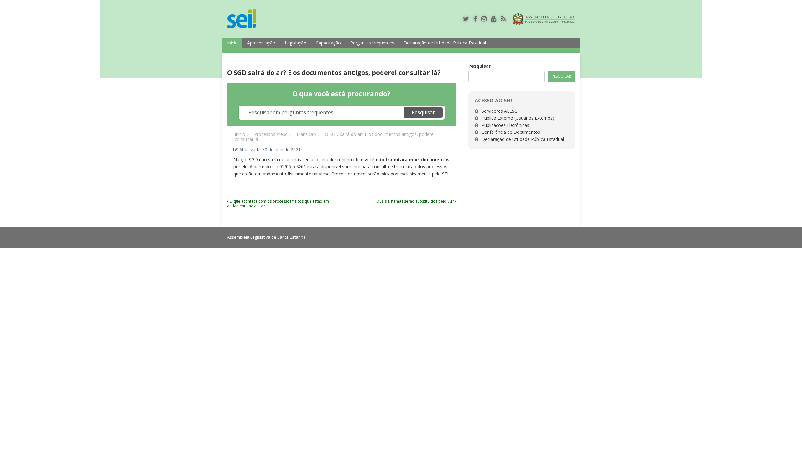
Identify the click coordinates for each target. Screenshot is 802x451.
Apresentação (261, 43)
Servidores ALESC (499, 111)
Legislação (295, 43)
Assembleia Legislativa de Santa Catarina (266, 237)
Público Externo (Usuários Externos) (518, 118)
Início (232, 43)
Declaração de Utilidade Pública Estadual (445, 43)
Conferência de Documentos (511, 132)
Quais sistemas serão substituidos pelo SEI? (415, 201)
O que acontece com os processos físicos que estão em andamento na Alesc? (278, 203)
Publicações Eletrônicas (505, 125)
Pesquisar (479, 66)
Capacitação (328, 43)
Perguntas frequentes (372, 43)
